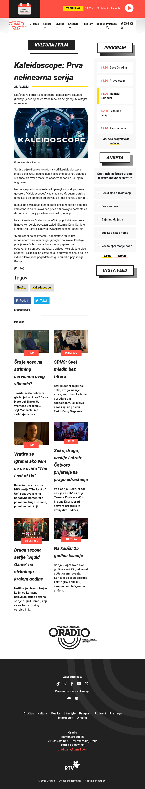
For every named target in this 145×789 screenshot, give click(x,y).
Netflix (21, 287)
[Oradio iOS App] (76, 698)
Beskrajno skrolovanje (117, 193)
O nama (82, 717)
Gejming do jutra (112, 219)
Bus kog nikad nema (115, 232)
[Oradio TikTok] (122, 23)
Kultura (47, 23)
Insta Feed (115, 270)
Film (31, 352)
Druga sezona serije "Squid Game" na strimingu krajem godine (28, 564)
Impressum (65, 717)
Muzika (60, 23)
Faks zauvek (110, 206)
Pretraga (115, 713)
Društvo (34, 23)
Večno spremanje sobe (117, 246)
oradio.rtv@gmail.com (72, 749)
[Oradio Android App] (69, 698)
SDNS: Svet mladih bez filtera (65, 369)
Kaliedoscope (42, 287)
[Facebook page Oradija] (128, 23)
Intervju (71, 352)
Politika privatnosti (96, 780)
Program (87, 23)
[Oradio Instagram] (125, 23)
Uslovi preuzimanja (70, 780)
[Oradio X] (122, 28)
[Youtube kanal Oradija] (131, 23)
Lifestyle (73, 23)
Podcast (100, 23)
